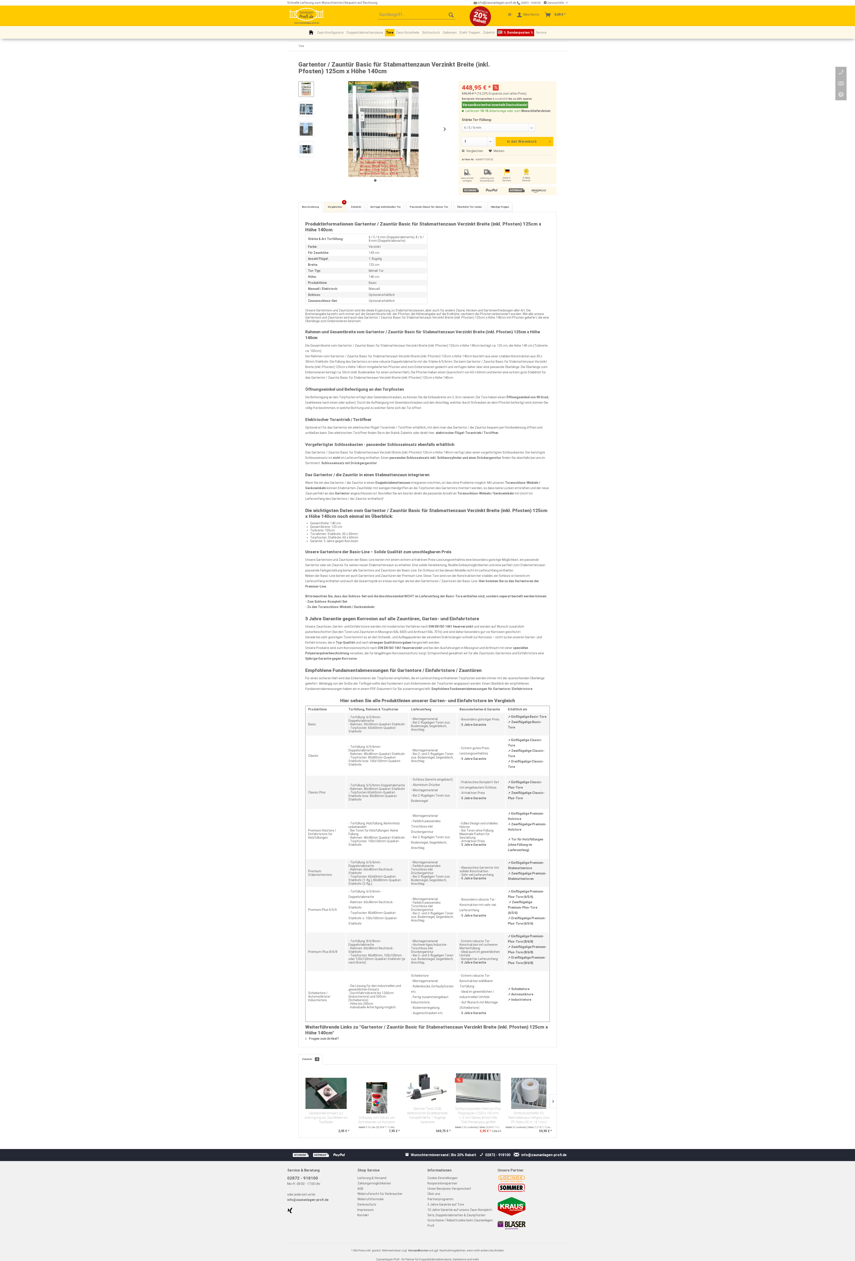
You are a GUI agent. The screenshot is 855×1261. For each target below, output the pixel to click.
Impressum (365, 1210)
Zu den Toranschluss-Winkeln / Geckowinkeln (341, 607)
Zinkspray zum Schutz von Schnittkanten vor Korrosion (376, 1120)
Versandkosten (418, 1250)
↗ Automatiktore (520, 994)
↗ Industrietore (519, 999)
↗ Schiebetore (518, 989)
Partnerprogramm (441, 1199)
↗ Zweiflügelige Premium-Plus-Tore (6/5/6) (522, 907)
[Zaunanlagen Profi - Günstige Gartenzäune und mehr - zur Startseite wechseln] (306, 16)
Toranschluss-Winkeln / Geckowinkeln (485, 493)
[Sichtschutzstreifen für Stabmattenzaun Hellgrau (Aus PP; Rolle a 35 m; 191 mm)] (529, 1093)
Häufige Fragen (500, 206)
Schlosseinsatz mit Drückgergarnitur (349, 463)
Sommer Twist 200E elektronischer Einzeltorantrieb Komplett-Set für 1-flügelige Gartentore (427, 1115)
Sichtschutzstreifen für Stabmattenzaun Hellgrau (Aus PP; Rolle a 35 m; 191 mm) (529, 1117)
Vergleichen (474, 151)
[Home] (311, 32)
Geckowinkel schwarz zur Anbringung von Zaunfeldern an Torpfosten (326, 1117)
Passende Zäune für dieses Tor (429, 206)
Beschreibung (310, 206)
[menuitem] (416, 14)
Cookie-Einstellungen (443, 1178)
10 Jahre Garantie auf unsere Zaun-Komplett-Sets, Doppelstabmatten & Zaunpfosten (460, 1212)
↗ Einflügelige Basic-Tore (527, 716)
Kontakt (363, 1215)
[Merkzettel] (507, 14)
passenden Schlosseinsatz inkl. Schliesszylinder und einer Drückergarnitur (445, 458)
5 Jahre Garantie (473, 724)
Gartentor (342, 493)
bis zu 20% (515, 98)
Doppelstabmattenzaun (392, 482)
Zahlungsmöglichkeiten (374, 1183)
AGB (360, 1188)
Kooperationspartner (442, 1183)
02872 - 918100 (530, 2)
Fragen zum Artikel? (323, 1038)
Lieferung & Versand (371, 1178)
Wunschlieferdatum (535, 111)
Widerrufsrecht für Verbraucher (380, 1194)
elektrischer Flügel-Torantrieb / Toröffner (467, 433)
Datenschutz (366, 1204)
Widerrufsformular (370, 1199)
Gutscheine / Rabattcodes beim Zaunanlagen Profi (460, 1222)
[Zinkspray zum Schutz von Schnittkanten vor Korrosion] (377, 1097)
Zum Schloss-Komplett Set (327, 601)
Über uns (434, 1194)
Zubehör (356, 206)
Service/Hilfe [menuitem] (556, 2)
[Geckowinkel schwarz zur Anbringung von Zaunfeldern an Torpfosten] (326, 1093)
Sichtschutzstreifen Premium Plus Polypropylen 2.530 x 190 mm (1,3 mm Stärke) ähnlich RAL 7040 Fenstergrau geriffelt (478, 1115)
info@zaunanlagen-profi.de (307, 1200)
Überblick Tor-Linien (469, 206)
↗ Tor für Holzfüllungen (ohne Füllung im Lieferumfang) (525, 845)
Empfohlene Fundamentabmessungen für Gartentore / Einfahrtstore (482, 689)
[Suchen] (451, 14)
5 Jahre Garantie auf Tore (446, 1204)
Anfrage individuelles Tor (385, 206)
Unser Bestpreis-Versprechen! (449, 1188)
